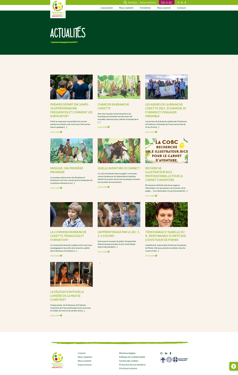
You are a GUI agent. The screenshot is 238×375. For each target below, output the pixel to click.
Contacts (181, 7)
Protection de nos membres (132, 364)
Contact (82, 353)
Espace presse (85, 364)
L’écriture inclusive (128, 368)
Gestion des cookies (128, 360)
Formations (145, 7)
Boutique (132, 2)
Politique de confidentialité (132, 357)
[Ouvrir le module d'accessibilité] (233, 366)
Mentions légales (127, 353)
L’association (107, 7)
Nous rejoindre (126, 7)
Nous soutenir (164, 7)
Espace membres (148, 2)
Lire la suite (55, 132)
